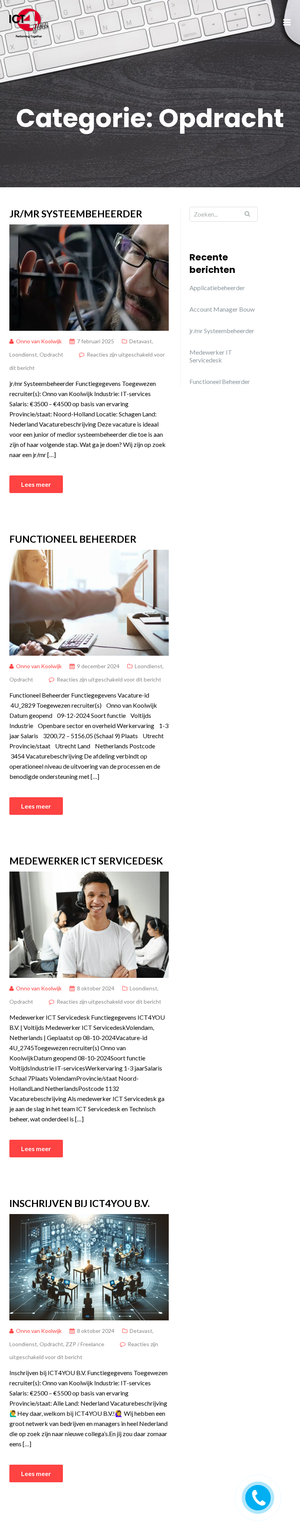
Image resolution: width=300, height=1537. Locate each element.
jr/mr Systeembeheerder (75, 213)
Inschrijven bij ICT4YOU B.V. (79, 1203)
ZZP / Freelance (85, 1344)
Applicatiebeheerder (217, 287)
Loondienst (23, 354)
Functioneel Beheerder (72, 539)
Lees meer (36, 484)
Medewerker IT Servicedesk (210, 356)
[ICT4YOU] (29, 22)
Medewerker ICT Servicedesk (86, 860)
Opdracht (51, 354)
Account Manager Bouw (222, 309)
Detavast (140, 341)
